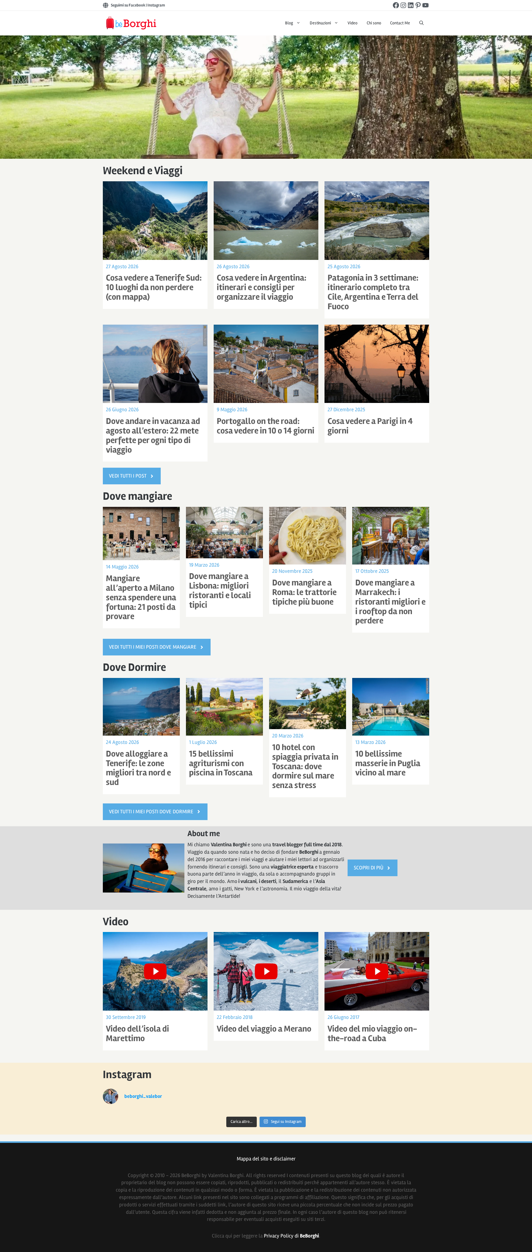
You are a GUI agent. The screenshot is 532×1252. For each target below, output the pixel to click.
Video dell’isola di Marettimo (137, 1034)
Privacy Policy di (291, 1236)
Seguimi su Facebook (128, 5)
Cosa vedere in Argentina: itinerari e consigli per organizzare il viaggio (261, 287)
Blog (289, 23)
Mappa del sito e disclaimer (266, 1159)
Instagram (156, 5)
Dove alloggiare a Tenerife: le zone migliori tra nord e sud (138, 768)
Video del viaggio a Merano (264, 1029)
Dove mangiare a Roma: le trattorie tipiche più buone (304, 592)
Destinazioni (320, 23)
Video (352, 23)
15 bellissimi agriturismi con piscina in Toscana (220, 763)
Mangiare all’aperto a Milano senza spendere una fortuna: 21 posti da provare (141, 597)
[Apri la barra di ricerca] (421, 23)
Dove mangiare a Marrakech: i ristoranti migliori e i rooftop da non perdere (390, 601)
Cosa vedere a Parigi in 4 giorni (370, 426)
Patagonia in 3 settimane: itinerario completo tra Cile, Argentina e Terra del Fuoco (373, 292)
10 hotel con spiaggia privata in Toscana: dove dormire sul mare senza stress (305, 766)
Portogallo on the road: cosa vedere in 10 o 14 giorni (265, 426)
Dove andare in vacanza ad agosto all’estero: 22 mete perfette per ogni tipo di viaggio (153, 435)
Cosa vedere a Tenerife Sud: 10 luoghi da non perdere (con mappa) (154, 287)
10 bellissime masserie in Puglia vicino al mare (387, 763)
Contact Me (400, 23)
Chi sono (374, 23)
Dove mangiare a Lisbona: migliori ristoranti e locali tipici (220, 590)
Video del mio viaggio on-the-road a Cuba (372, 1034)
